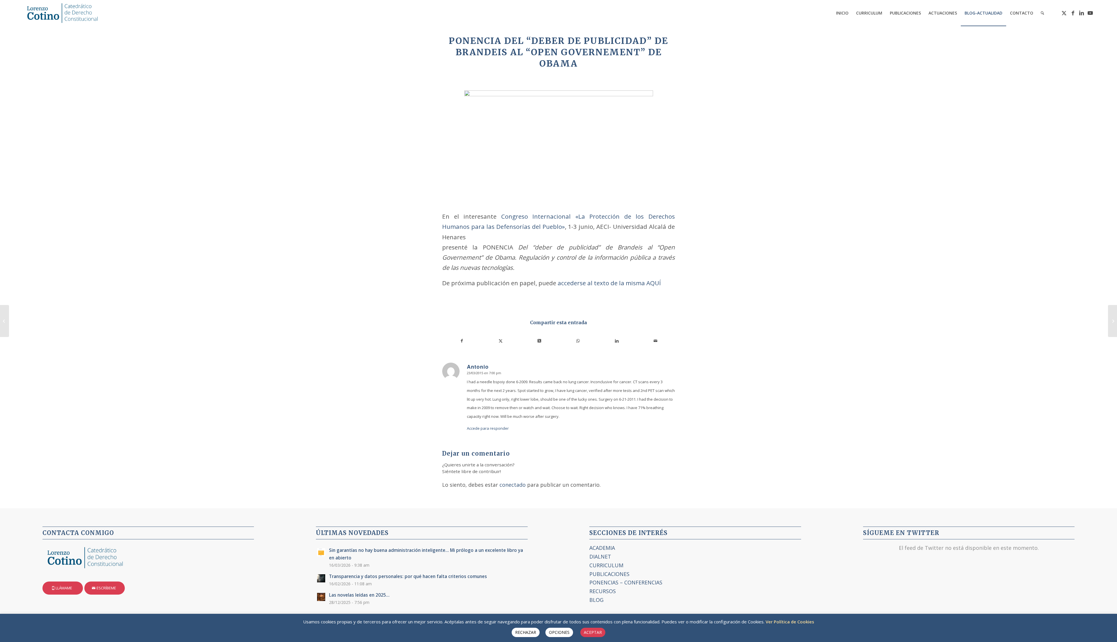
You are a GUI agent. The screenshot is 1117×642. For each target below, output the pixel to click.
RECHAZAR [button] (525, 632)
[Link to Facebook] (1072, 12)
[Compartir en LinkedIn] (616, 340)
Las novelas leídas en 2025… (359, 595)
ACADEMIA (602, 547)
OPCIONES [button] (559, 632)
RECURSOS (602, 591)
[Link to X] (1064, 12)
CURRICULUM (606, 565)
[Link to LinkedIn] (1081, 12)
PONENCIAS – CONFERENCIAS (625, 582)
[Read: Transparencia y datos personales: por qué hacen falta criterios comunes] (321, 578)
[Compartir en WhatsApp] (578, 340)
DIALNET (600, 556)
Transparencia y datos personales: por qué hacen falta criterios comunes (408, 576)
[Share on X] (539, 340)
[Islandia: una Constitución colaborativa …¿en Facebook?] (4, 321)
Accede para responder (488, 428)
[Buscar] (1042, 13)
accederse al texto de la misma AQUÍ (608, 283)
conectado (512, 484)
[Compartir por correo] (655, 340)
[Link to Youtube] (1090, 12)
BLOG (596, 599)
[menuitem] (842, 13)
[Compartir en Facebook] (461, 340)
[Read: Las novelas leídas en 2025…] (321, 597)
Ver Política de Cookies (790, 622)
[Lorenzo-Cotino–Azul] (63, 13)
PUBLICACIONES (609, 573)
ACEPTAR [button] (593, 632)
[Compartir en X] (500, 340)
